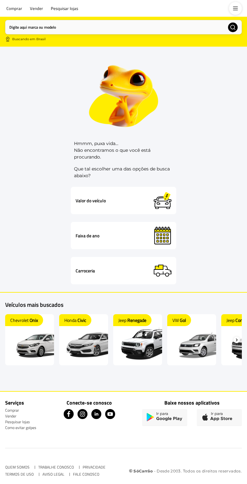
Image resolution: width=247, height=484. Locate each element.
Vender (10, 416)
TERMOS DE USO (19, 474)
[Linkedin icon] (96, 417)
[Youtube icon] (110, 417)
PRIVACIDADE (94, 467)
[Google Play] (164, 417)
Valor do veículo (91, 200)
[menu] (235, 8)
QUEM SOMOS (17, 467)
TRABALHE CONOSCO (56, 467)
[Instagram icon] (82, 417)
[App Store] (219, 417)
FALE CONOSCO (86, 474)
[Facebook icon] (69, 417)
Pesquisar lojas (17, 422)
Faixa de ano (87, 235)
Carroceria (85, 271)
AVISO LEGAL (53, 474)
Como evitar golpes (20, 428)
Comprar (12, 410)
